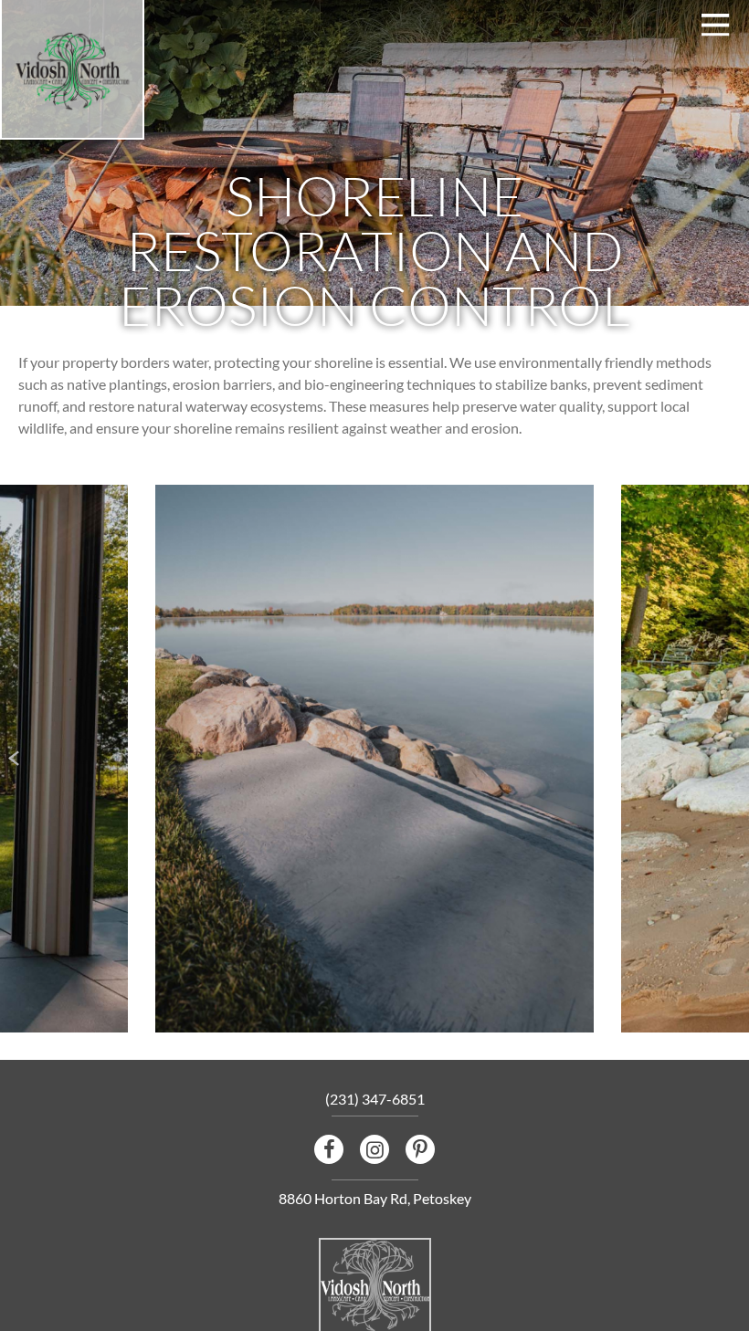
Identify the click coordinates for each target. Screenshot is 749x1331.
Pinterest (420, 1149)
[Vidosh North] (72, 72)
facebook (328, 1149)
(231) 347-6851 (375, 1098)
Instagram (374, 1149)
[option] (374, 758)
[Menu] (715, 25)
